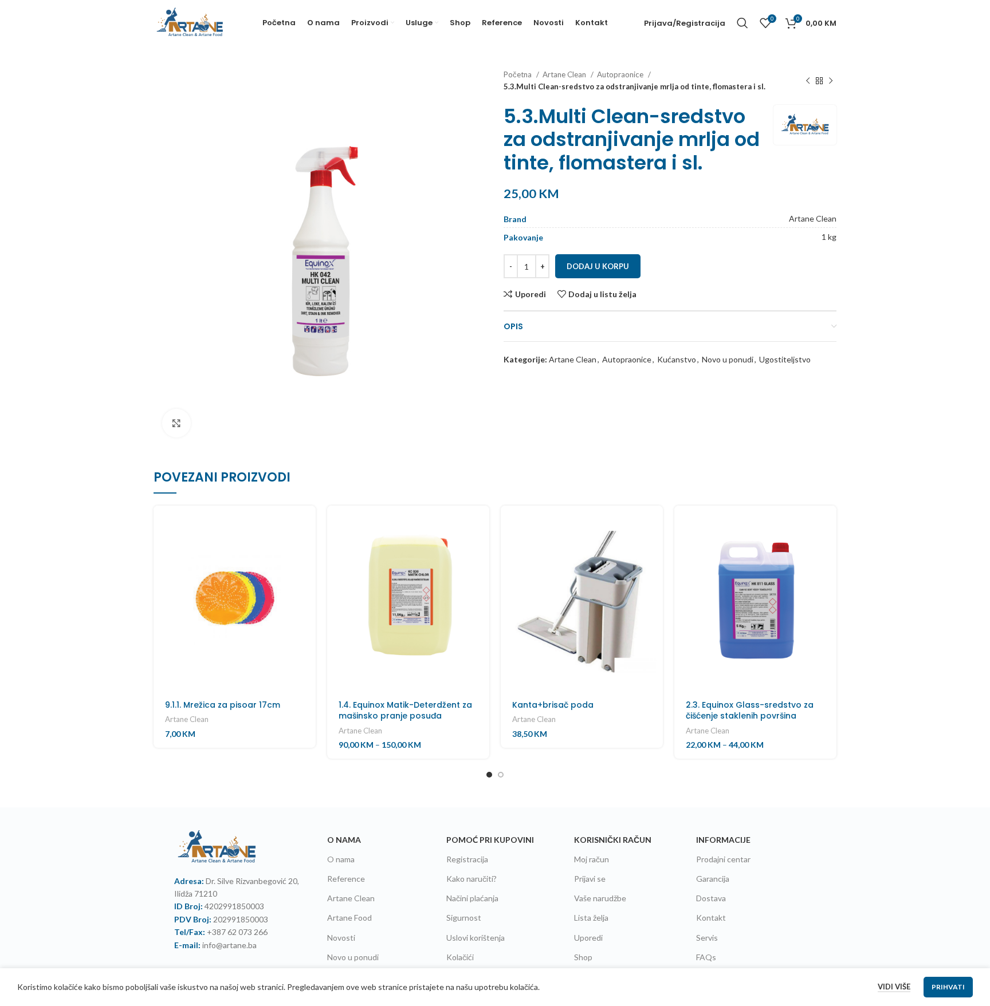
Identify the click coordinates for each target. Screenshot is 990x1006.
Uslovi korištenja (475, 937)
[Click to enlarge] (176, 423)
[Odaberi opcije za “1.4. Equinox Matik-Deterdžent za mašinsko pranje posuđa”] (480, 524)
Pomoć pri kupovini (490, 840)
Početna (518, 74)
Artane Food (349, 917)
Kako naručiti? (471, 878)
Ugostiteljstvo (785, 359)
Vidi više (894, 986)
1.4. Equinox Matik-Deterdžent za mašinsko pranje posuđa (405, 710)
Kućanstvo (676, 359)
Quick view (307, 550)
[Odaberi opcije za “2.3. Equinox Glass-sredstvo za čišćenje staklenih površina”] (828, 524)
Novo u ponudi (727, 359)
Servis (707, 937)
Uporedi (588, 937)
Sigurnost (463, 917)
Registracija (467, 859)
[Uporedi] (307, 576)
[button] (307, 524)
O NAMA (344, 840)
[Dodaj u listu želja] (307, 601)
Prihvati (948, 987)
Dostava (711, 898)
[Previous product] (808, 80)
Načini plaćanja (472, 898)
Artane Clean (565, 74)
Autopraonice (621, 74)
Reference (346, 878)
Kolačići (460, 957)
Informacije (723, 840)
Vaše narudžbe (600, 898)
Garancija (712, 878)
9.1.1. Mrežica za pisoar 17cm (222, 705)
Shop (583, 957)
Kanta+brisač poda (553, 705)
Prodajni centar (723, 859)
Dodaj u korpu (598, 266)
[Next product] (830, 80)
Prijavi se (590, 878)
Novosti (341, 937)
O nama (341, 859)
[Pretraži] (742, 22)
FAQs (706, 957)
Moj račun (591, 859)
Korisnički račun (612, 840)
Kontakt (711, 917)
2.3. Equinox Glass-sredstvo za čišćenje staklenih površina (750, 710)
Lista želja (591, 917)
